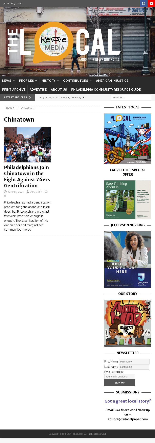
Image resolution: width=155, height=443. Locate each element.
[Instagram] (143, 3)
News (6, 81)
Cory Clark (36, 191)
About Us (59, 89)
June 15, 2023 (16, 191)
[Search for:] (131, 97)
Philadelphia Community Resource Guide (106, 89)
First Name (111, 361)
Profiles (26, 81)
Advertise (38, 89)
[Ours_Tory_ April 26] (127, 344)
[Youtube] (151, 3)
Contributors (75, 81)
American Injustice (112, 81)
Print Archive (13, 89)
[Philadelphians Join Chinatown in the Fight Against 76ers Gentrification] (27, 144)
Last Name (111, 366)
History (48, 81)
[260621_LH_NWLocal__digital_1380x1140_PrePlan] (127, 216)
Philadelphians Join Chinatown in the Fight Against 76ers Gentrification (27, 176)
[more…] (26, 229)
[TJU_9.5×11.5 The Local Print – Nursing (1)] (127, 285)
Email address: (113, 371)
